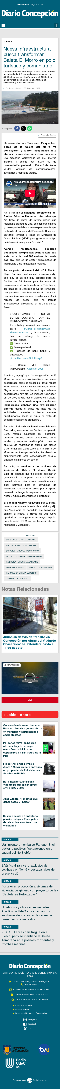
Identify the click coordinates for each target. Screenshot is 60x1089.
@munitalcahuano (19, 332)
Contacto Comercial (23, 1006)
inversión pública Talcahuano (22, 562)
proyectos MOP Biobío (40, 567)
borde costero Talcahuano (21, 540)
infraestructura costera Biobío (24, 556)
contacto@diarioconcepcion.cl (32, 989)
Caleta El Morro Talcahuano (21, 545)
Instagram (32, 1019)
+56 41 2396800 (32, 984)
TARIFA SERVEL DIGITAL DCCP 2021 (32, 994)
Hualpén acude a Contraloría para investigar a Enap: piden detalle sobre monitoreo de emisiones (20, 821)
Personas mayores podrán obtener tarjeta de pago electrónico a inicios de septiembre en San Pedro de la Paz (22, 749)
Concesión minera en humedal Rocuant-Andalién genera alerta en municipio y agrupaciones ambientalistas (22, 730)
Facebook (32, 1024)
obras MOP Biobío (15, 567)
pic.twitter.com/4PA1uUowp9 (26, 358)
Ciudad (7, 839)
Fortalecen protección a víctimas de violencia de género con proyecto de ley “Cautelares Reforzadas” (30, 890)
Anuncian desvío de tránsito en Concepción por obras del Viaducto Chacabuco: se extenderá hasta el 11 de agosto (29, 642)
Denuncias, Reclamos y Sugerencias (31, 1013)
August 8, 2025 (35, 368)
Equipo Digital (15, 88)
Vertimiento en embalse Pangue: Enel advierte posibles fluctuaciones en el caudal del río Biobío (28, 848)
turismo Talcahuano (17, 578)
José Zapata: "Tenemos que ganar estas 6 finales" (20, 800)
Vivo (30, 700)
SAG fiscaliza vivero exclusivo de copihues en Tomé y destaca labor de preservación (28, 869)
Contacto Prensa (22, 1009)
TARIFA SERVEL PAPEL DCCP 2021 (32, 1000)
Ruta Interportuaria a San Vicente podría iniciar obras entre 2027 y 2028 (20, 785)
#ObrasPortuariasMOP (36, 328)
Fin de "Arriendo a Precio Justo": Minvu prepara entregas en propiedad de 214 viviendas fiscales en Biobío (22, 768)
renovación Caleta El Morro (21, 573)
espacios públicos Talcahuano (22, 551)
